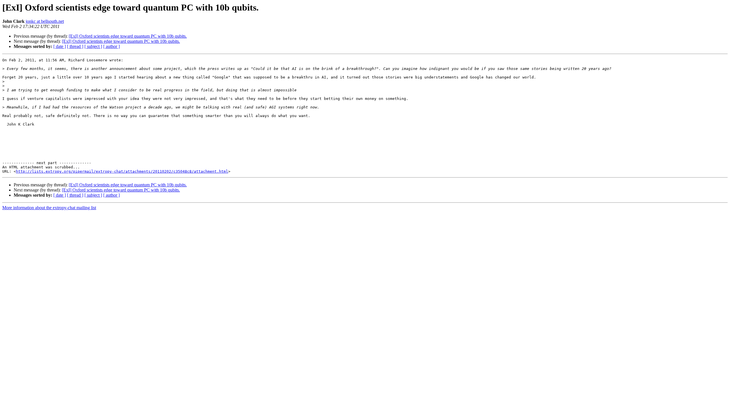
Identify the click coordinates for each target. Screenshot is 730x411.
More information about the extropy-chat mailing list (49, 207)
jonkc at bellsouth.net (45, 21)
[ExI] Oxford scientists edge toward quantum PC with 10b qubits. (128, 36)
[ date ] (59, 46)
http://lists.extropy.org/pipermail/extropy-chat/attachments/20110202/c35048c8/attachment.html (122, 171)
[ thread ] (75, 46)
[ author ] (111, 46)
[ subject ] (93, 46)
